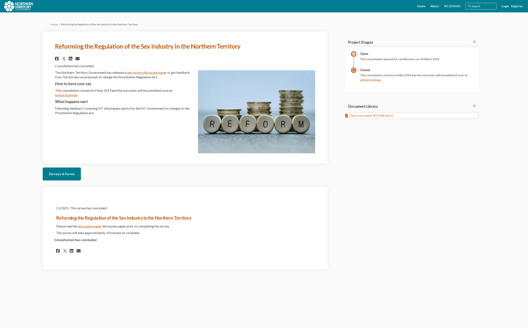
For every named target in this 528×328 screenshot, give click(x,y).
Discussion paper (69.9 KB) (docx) (371, 115)
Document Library (363, 106)
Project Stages (360, 42)
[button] (57, 58)
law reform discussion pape (146, 72)
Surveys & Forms (62, 174)
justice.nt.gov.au (66, 95)
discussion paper (90, 226)
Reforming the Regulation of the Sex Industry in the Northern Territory (124, 218)
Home (54, 24)
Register (517, 6)
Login (505, 6)
